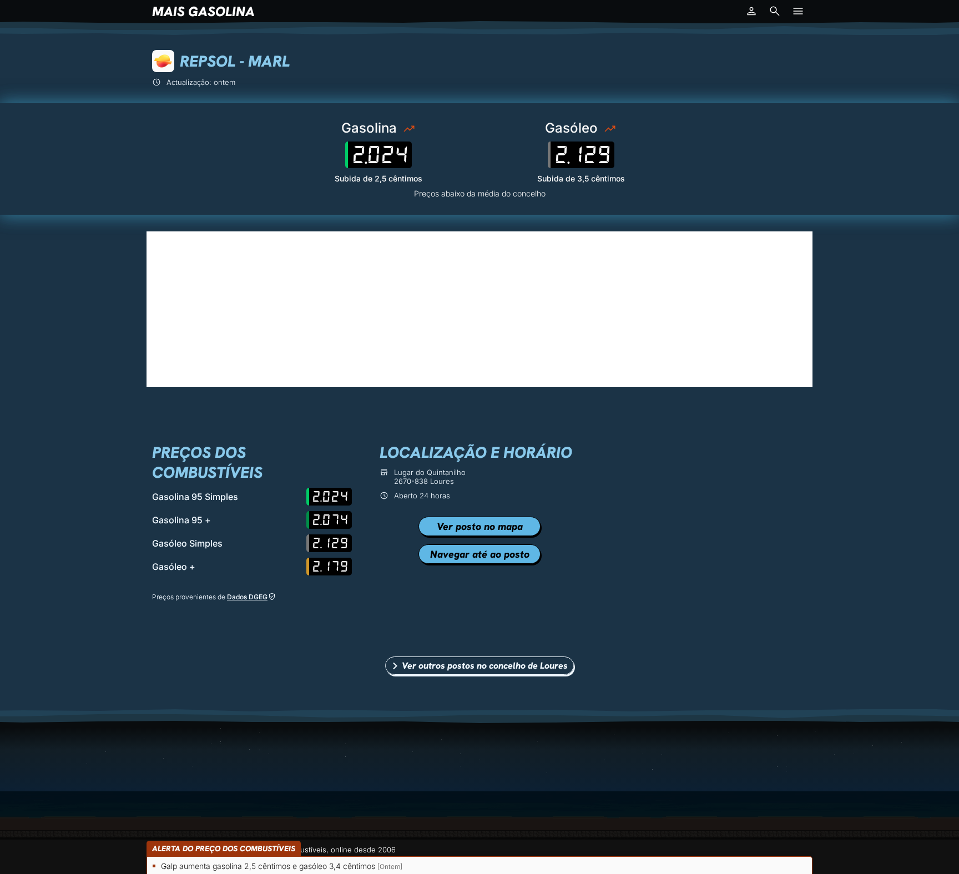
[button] (751, 11)
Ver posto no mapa (480, 526)
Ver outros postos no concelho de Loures (485, 665)
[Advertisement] (479, 309)
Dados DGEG (247, 597)
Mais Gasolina (203, 11)
